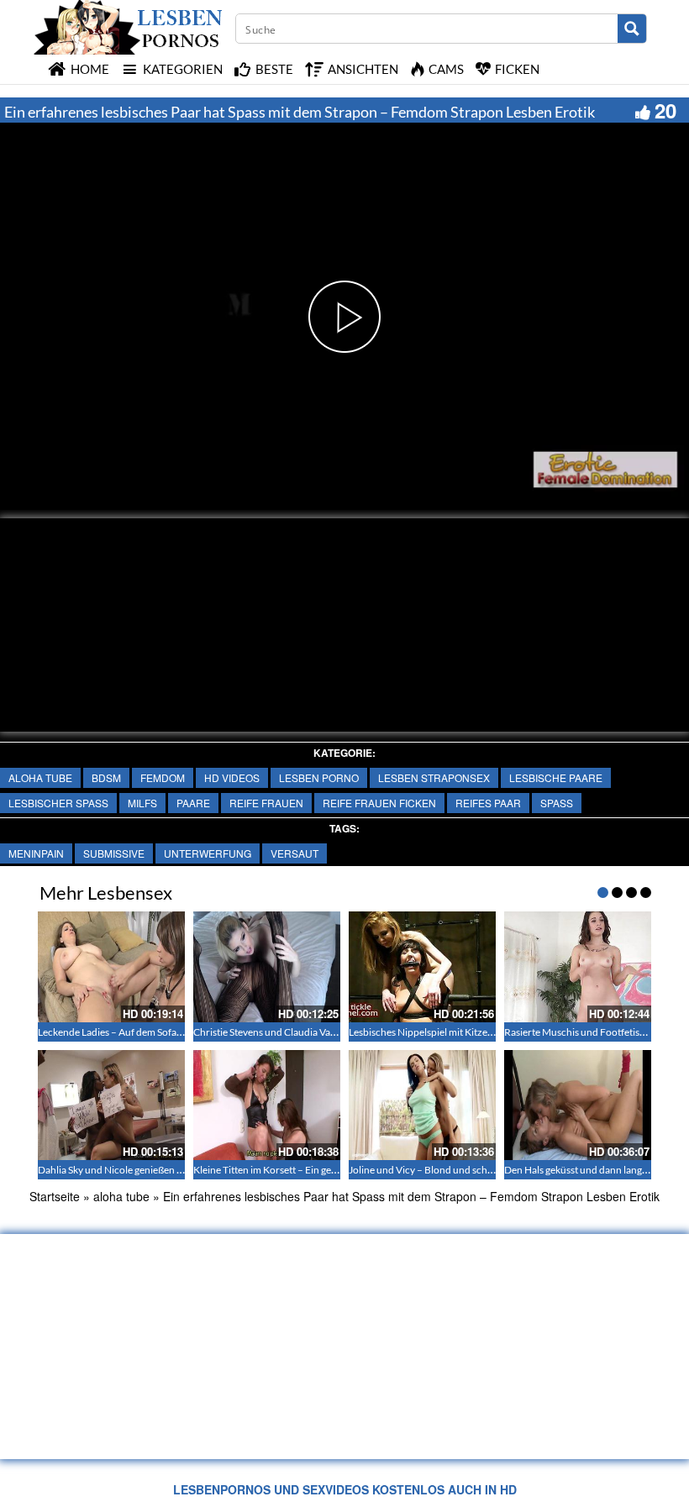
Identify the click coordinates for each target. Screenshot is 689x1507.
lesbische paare (555, 777)
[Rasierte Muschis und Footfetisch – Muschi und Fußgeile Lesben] (577, 966)
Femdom (162, 777)
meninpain (36, 853)
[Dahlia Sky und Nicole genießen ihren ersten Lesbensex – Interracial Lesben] (111, 1105)
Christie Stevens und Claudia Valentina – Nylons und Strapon (325, 1032)
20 (665, 110)
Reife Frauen (266, 803)
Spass (556, 803)
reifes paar (488, 803)
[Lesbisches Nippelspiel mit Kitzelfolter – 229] (422, 966)
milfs (142, 803)
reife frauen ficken (379, 803)
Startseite (54, 1196)
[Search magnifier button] (632, 28)
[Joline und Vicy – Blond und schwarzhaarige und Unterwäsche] (422, 1105)
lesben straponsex (434, 777)
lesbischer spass (58, 803)
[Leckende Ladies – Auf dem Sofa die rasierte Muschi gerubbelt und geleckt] (111, 966)
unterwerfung (207, 853)
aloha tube (40, 777)
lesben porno (319, 777)
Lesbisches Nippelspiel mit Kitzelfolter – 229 (445, 1032)
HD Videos (232, 777)
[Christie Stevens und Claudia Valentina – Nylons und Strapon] (266, 966)
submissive (114, 853)
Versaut (294, 853)
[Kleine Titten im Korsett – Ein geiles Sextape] (266, 1105)
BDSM (106, 777)
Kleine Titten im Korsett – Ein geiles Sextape (287, 1169)
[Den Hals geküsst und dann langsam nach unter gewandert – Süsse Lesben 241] (577, 1105)
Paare (193, 803)
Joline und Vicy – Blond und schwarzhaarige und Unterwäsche (485, 1169)
